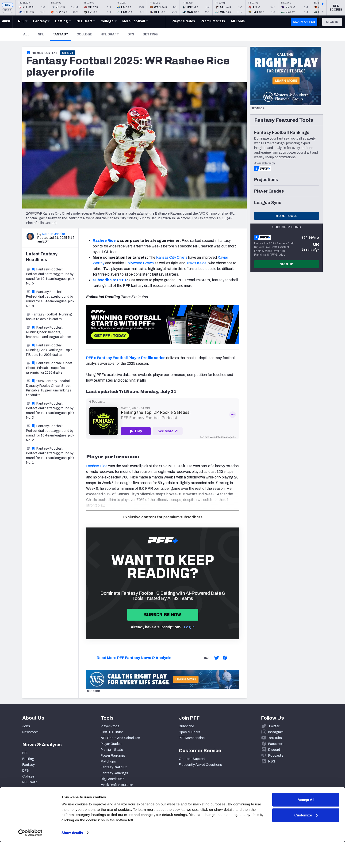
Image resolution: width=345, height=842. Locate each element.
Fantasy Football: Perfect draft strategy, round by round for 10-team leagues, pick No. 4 (50, 299)
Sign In (332, 21)
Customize (303, 815)
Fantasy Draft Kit (114, 767)
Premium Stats (112, 749)
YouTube (275, 738)
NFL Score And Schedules (120, 738)
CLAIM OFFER (304, 21)
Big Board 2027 (112, 779)
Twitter (273, 726)
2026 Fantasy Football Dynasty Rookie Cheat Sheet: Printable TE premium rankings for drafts (49, 388)
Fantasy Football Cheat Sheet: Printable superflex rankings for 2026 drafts (49, 367)
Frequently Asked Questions (200, 764)
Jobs (26, 726)
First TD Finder (112, 732)
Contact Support (192, 759)
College (84, 34)
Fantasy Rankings (114, 773)
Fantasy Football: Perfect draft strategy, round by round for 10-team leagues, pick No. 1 (50, 455)
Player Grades (111, 744)
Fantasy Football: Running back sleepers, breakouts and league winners (48, 332)
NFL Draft (109, 34)
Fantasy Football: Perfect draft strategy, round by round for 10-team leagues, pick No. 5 (50, 276)
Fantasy (62, 34)
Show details (72, 833)
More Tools (287, 216)
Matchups (108, 761)
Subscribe (186, 726)
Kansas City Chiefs (172, 257)
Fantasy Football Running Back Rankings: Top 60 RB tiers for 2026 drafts (50, 350)
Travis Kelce (196, 263)
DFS (130, 34)
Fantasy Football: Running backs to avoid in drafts (49, 317)
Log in (189, 627)
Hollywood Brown (139, 263)
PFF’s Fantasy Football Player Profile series (125, 358)
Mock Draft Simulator (117, 785)
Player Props (110, 726)
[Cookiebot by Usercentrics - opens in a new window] (30, 832)
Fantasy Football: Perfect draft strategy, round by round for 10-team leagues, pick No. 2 (50, 433)
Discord (274, 749)
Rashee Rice (96, 466)
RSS (271, 761)
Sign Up (67, 52)
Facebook (276, 744)
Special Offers (189, 732)
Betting (150, 34)
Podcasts (275, 755)
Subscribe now (162, 614)
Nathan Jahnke (53, 234)
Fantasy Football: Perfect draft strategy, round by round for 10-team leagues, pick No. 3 (50, 410)
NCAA (7, 10)
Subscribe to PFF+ (110, 280)
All (26, 34)
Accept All (306, 800)
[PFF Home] (6, 22)
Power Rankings (113, 755)
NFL (7, 5)
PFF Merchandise (192, 738)
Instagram (276, 732)
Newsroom (30, 732)
